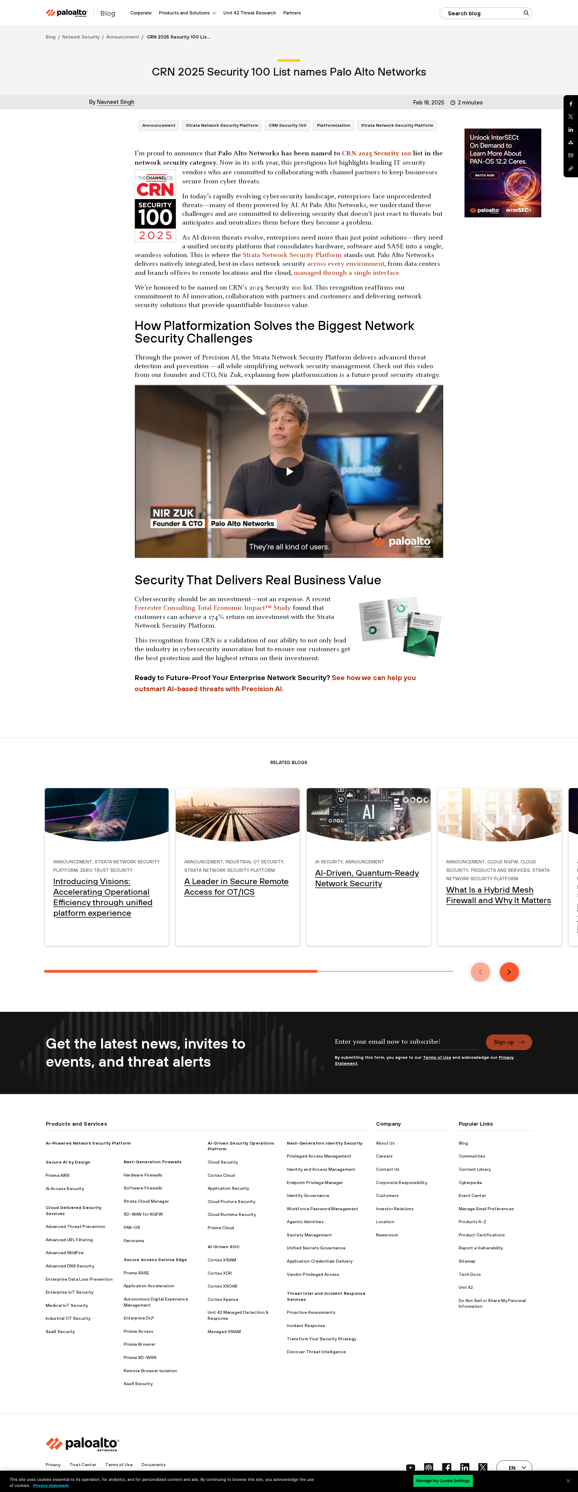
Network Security (81, 36)
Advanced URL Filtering (69, 1239)
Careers (384, 1156)
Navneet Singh (115, 101)
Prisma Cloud (221, 1227)
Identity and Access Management (321, 1169)
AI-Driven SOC (224, 1246)
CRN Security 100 (287, 125)
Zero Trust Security (106, 869)
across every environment (345, 264)
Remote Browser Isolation (150, 1370)
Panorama (134, 1240)
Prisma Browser (139, 1344)
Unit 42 (466, 1287)
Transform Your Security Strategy (321, 1338)
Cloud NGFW (502, 861)
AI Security (329, 861)
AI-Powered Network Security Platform (88, 1143)
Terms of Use (437, 1057)
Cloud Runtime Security (232, 1214)
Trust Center (83, 1464)
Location (385, 1221)
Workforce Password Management (322, 1208)
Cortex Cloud (221, 1175)
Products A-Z (472, 1221)
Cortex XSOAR (223, 1286)
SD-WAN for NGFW (143, 1214)
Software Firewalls (143, 1188)
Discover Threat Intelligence (316, 1351)
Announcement (122, 36)
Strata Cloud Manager (146, 1201)
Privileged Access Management (319, 1156)
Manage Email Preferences (486, 1208)
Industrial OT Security (254, 861)
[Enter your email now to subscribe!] (407, 1044)
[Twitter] (570, 116)
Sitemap (467, 1261)
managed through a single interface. (347, 273)
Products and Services (500, 869)
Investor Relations (395, 1208)
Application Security (228, 1188)
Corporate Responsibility (401, 1182)
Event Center (472, 1195)
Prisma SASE (136, 1272)
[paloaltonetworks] (67, 13)
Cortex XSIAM (222, 1259)
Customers (387, 1195)
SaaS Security (60, 1331)
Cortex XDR (220, 1273)
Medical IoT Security (67, 1305)
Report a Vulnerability (481, 1247)
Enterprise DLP (139, 1318)
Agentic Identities (305, 1221)
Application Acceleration (149, 1285)
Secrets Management (309, 1234)
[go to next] (509, 972)
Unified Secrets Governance (316, 1247)
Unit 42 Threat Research (249, 12)
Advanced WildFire (65, 1252)
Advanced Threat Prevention (75, 1226)
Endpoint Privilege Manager (315, 1182)
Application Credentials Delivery (320, 1261)
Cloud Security (223, 1162)
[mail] (570, 155)
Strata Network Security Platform (222, 125)
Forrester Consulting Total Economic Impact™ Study (213, 608)
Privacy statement (51, 1485)
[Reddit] (570, 142)
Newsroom (387, 1234)
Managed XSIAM (224, 1331)
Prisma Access (138, 1331)
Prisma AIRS (58, 1175)
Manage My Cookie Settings (443, 1480)
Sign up (504, 1042)
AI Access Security (65, 1188)
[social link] (410, 1467)
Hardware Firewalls (143, 1175)
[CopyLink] (570, 168)
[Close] (568, 1480)
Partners (292, 12)
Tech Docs (470, 1274)
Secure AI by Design (68, 1162)
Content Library (475, 1169)
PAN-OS (132, 1227)
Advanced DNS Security (70, 1266)
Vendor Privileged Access (313, 1274)
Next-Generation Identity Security (324, 1143)
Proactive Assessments (311, 1312)
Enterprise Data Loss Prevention (79, 1279)
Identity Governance (308, 1195)
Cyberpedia (470, 1182)
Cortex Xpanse (223, 1299)
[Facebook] (570, 103)
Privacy (53, 1464)
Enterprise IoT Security (69, 1292)
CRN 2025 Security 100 (376, 153)
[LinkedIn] (570, 129)
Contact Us (387, 1169)
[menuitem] (141, 13)
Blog (51, 36)
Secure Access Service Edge (155, 1259)
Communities (472, 1156)
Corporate (141, 12)
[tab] (180, 971)
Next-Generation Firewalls (153, 1161)
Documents (154, 1464)
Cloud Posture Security (231, 1201)
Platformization (333, 125)
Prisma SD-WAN (140, 1357)
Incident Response (306, 1325)
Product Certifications (482, 1234)
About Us (385, 1143)
